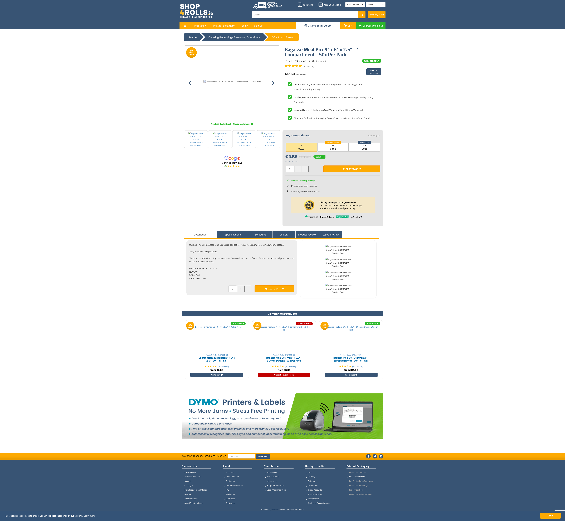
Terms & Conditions (193, 476)
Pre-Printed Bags (356, 489)
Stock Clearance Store (276, 489)
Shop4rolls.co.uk (191, 498)
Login (245, 25)
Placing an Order (315, 494)
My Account (272, 472)
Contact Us (230, 481)
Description (200, 234)
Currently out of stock (284, 375)
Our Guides (230, 503)
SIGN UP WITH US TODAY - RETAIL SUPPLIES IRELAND (204, 456)
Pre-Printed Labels (357, 476)
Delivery (284, 234)
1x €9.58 (301, 147)
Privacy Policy (190, 472)
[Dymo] (282, 416)
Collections (313, 485)
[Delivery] (252, 124)
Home (193, 37)
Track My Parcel (377, 14)
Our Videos (230, 498)
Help (310, 472)
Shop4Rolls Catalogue (194, 503)
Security (188, 481)
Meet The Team (232, 476)
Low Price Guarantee (234, 485)
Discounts (260, 234)
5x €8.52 (333, 147)
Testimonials (313, 498)
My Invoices (272, 481)
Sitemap (188, 494)
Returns (311, 481)
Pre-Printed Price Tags (358, 485)
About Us (229, 472)
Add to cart (216, 375)
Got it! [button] (550, 515)
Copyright (189, 485)
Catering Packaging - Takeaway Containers (234, 37)
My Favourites (273, 476)
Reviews (307, 234)
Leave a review (331, 234)
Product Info (231, 494)
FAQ (227, 489)
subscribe (263, 456)
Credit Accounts (315, 489)
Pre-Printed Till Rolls (357, 472)
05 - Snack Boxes (282, 37)
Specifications (233, 234)
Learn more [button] (89, 515)
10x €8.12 (364, 147)
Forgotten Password (275, 485)
